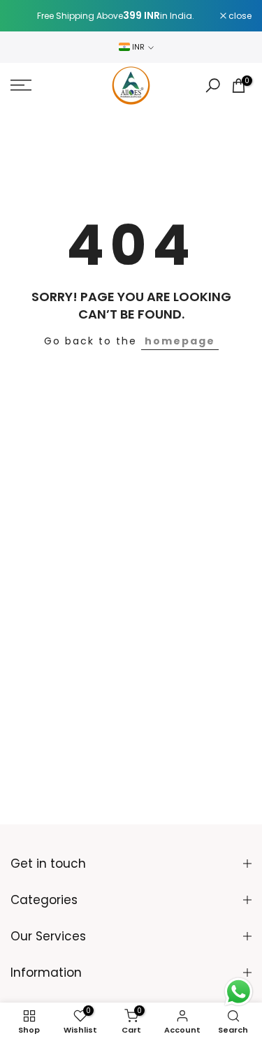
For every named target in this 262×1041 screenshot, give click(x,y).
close (239, 16)
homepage (180, 341)
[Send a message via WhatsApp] (238, 991)
